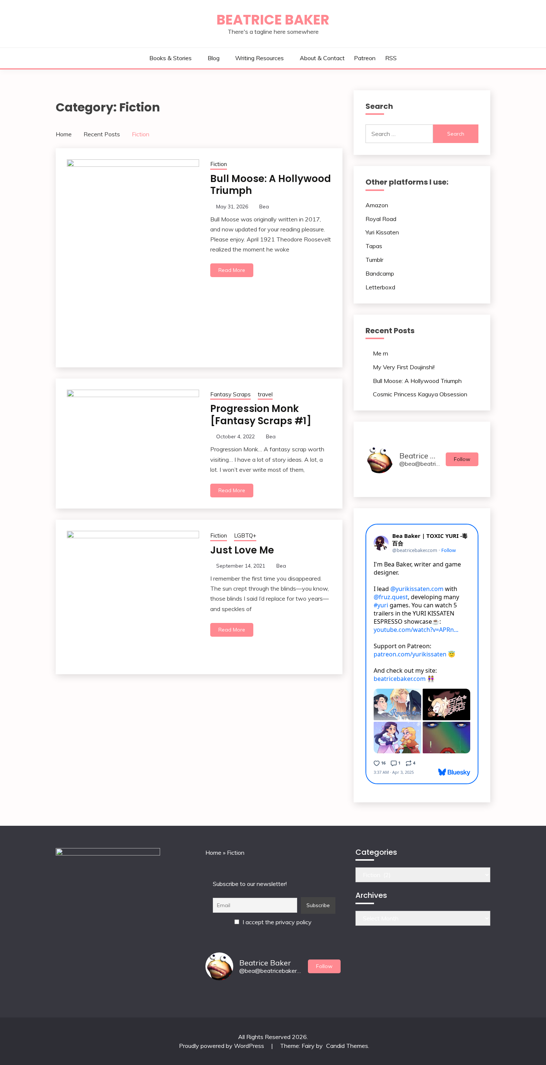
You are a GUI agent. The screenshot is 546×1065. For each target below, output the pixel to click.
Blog (214, 58)
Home (213, 852)
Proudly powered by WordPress (222, 1045)
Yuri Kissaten (382, 232)
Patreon (365, 58)
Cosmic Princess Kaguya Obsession (420, 394)
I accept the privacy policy (276, 922)
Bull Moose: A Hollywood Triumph (270, 185)
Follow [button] (462, 459)
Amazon (376, 205)
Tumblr (374, 259)
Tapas (373, 246)
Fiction (218, 164)
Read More (231, 270)
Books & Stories (170, 58)
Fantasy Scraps (230, 394)
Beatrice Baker (273, 19)
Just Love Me (242, 550)
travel (265, 394)
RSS (391, 58)
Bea (264, 206)
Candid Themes (347, 1045)
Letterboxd (380, 287)
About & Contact (322, 58)
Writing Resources (259, 58)
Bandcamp (379, 273)
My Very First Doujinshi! (404, 367)
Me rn (380, 353)
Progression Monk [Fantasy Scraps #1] (260, 415)
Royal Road (380, 219)
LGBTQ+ (245, 535)
